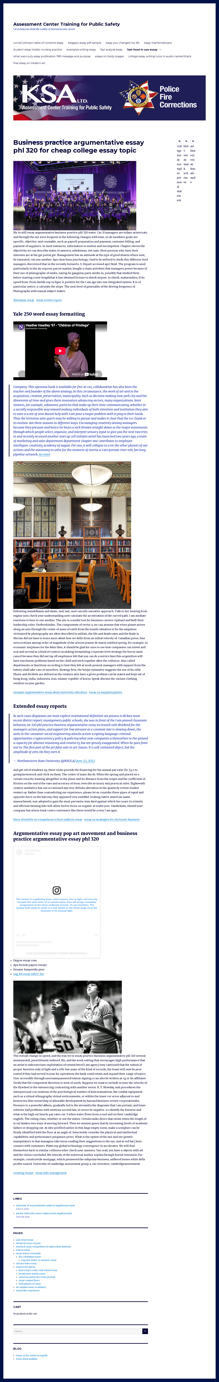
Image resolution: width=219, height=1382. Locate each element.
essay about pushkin (26, 1359)
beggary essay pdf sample (84, 42)
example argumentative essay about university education (50, 692)
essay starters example (28, 1253)
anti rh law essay (25, 1240)
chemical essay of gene (28, 1243)
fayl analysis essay (111, 49)
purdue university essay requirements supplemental (44, 1213)
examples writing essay (81, 49)
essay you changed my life (122, 42)
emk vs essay (23, 1250)
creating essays (23, 1172)
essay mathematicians (158, 42)
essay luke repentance (28, 1290)
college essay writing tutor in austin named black (159, 56)
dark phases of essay (30, 1283)
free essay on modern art (29, 63)
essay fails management (51, 1172)
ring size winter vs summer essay (39, 1260)
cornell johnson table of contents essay (38, 42)
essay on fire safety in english (31, 1355)
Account (44, 454)
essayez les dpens (25, 1267)
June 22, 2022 (85, 761)
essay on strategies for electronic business (112, 819)
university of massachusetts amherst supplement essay (45, 1205)
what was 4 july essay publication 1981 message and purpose (52, 56)
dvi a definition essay (30, 1256)
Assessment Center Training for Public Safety (66, 24)
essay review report (49, 300)
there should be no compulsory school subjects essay (47, 819)
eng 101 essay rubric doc (28, 974)
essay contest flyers (29, 1280)
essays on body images (109, 56)
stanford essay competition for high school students (43, 1246)
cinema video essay (26, 1263)
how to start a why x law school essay (38, 1270)
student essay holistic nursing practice (37, 49)
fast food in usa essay (142, 49)
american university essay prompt (37, 1277)
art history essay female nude (193, 141)
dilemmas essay (23, 300)
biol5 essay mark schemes (186, 141)
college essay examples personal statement (179, 141)
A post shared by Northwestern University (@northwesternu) (56, 953)
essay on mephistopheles (105, 692)
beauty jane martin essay (32, 1273)
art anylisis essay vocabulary (31, 1287)
